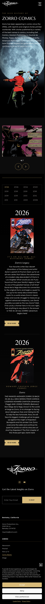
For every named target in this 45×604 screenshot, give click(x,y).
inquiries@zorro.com (9, 532)
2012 (35, 196)
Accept (22, 585)
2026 (6, 187)
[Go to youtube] (24, 482)
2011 (6, 200)
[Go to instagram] (20, 482)
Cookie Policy (17, 601)
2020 (35, 187)
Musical (5, 549)
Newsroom (6, 545)
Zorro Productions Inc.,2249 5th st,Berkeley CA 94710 (10, 526)
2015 (16, 196)
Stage (4, 558)
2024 (25, 187)
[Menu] (40, 4)
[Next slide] (25, 166)
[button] (41, 565)
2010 (25, 200)
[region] (22, 141)
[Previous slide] (18, 166)
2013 (25, 196)
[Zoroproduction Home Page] (10, 4)
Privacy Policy (26, 601)
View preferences (22, 597)
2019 (6, 191)
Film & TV (5, 552)
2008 (35, 200)
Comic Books (7, 555)
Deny (22, 591)
